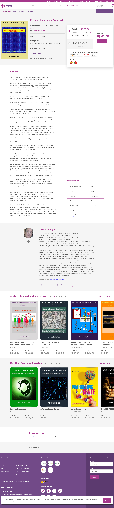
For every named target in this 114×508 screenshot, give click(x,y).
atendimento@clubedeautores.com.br (77, 216)
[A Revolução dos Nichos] (54, 387)
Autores (3, 465)
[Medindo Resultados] (24, 387)
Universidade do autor (22, 471)
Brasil (49, 1)
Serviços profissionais (22, 468)
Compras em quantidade (23, 475)
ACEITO (107, 500)
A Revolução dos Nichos (49, 409)
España (62, 1)
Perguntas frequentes (7, 491)
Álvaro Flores (44, 412)
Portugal (55, 1)
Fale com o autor (65, 285)
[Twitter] (43, 491)
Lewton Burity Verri (39, 30)
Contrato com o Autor (7, 481)
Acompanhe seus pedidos (100, 1)
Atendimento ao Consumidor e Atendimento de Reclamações (22, 343)
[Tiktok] (60, 491)
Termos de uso (5, 478)
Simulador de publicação (26, 481)
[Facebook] (48, 491)
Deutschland (70, 1)
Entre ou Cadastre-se (101, 5)
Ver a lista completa (105, 296)
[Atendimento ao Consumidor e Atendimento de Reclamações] (24, 320)
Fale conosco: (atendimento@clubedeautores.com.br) (16, 494)
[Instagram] (54, 491)
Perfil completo (47, 285)
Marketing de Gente (78, 409)
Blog (2, 468)
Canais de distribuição (22, 478)
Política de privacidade (22, 462)
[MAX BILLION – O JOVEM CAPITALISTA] (54, 320)
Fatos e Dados (5, 475)
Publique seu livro (84, 1)
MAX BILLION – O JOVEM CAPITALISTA (49, 343)
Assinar (94, 477)
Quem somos (5, 471)
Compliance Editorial (22, 465)
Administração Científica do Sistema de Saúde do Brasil (81, 343)
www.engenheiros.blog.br (57, 279)
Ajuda (111, 1)
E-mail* (92, 468)
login (34, 437)
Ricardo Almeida (15, 412)
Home (4, 12)
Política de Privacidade (31, 501)
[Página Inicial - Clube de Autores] (6, 6)
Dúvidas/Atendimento (7, 462)
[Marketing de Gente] (84, 387)
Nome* (92, 461)
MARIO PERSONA (76, 412)
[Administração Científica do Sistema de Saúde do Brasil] (84, 320)
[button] (51, 296)
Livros (9, 12)
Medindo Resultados (18, 409)
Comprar (102, 41)
